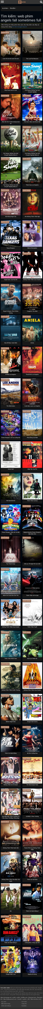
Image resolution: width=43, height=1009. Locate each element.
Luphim (24, 999)
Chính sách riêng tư (6, 1005)
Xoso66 (19, 999)
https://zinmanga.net (5, 997)
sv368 (14, 997)
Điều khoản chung (5, 1003)
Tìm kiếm (12, 8)
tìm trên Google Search (19, 27)
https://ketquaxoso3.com (9, 999)
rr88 (28, 999)
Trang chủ (24, 1003)
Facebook (24, 1005)
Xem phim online (5, 987)
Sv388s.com (24, 997)
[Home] (22, 2)
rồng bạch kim (32, 997)
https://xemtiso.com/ (35, 999)
